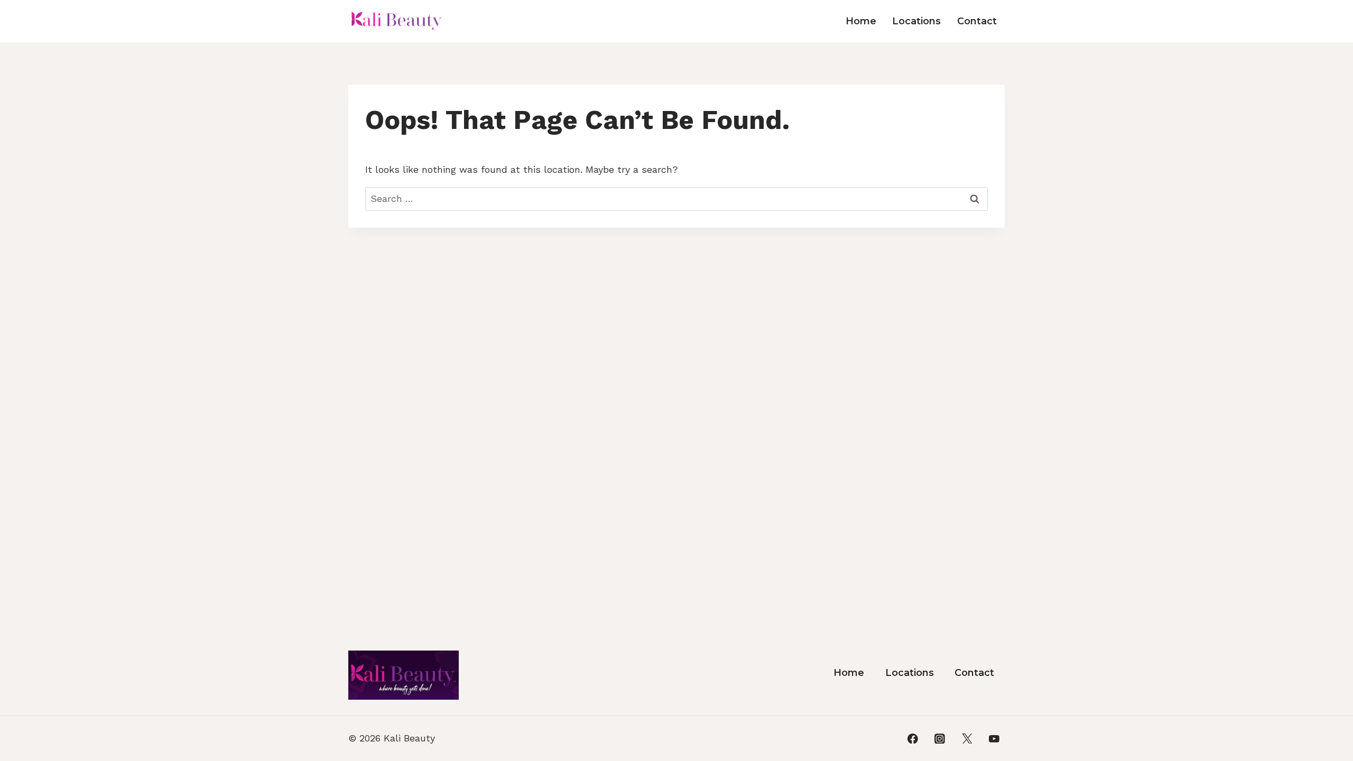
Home (861, 21)
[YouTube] (994, 738)
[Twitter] (967, 738)
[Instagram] (939, 738)
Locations (916, 21)
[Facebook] (912, 738)
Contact (977, 21)
